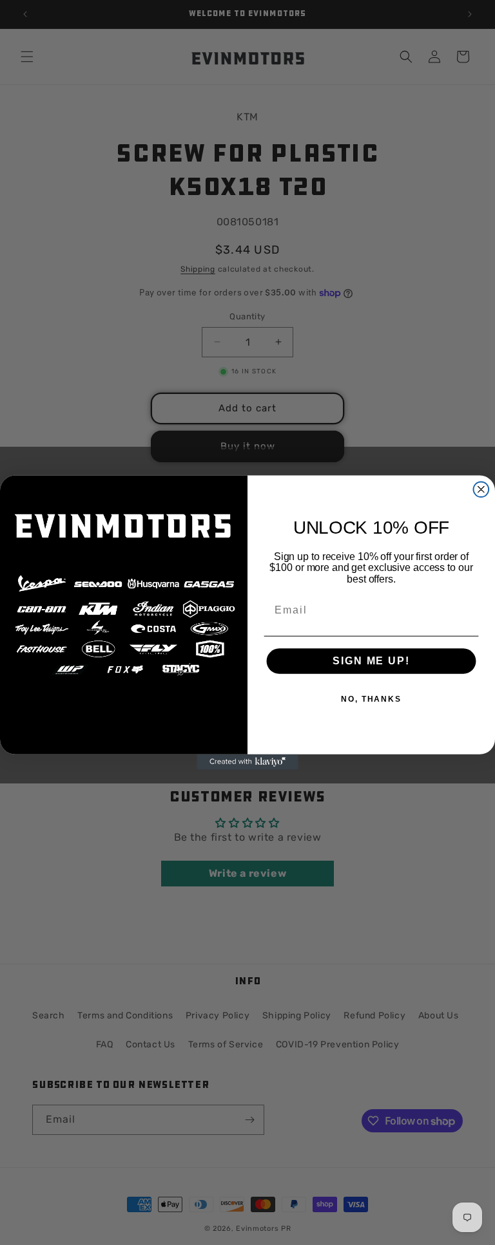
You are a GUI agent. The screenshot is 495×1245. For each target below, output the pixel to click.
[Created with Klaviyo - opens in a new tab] (247, 762)
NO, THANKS (371, 699)
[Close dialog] (481, 489)
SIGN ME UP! (371, 661)
